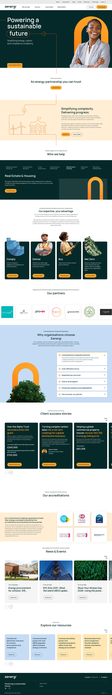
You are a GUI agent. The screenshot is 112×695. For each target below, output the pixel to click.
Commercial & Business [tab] (27, 167)
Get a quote (101, 7)
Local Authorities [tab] (42, 167)
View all (105, 419)
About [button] (57, 2)
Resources (87, 2)
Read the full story (15, 464)
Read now (12, 654)
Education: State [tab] (84, 167)
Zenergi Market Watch (14, 65)
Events (79, 2)
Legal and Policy (43, 683)
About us (65, 134)
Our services (56, 87)
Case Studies (49, 7)
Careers (41, 686)
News (73, 2)
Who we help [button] (26, 7)
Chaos (106, 693)
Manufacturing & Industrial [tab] (11, 167)
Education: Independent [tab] (97, 167)
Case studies (77, 134)
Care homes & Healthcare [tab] (54, 167)
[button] (11, 664)
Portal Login (95, 2)
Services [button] (37, 7)
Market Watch (62, 7)
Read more (13, 597)
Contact (91, 7)
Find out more (11, 189)
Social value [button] (66, 2)
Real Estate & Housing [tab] (70, 167)
